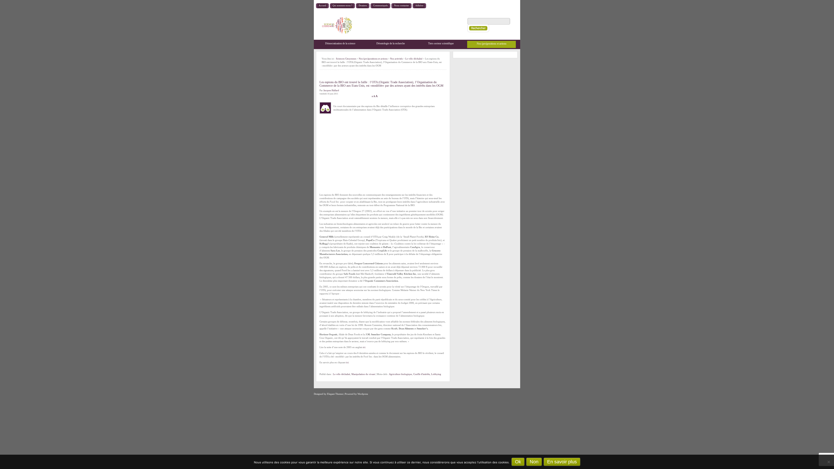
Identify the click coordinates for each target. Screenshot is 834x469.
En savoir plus (562, 461)
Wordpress (362, 394)
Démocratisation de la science (340, 43)
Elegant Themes (335, 394)
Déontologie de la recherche (390, 43)
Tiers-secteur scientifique (441, 43)
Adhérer (419, 5)
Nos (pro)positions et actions (491, 43)
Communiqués (380, 5)
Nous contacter (401, 5)
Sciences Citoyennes (346, 58)
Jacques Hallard (331, 90)
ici (364, 347)
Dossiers (363, 5)
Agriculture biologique (400, 374)
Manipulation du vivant (363, 374)
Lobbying (436, 374)
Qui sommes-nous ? (342, 5)
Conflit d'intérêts (421, 374)
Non (534, 461)
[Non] (828, 462)
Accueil (322, 5)
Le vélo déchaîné (341, 374)
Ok (518, 461)
